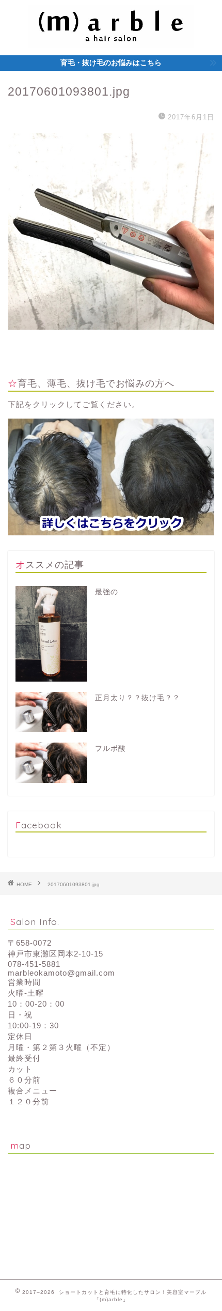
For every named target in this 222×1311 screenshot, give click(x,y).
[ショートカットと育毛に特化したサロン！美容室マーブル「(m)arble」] (111, 37)
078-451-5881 (34, 964)
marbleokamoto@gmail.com (61, 972)
